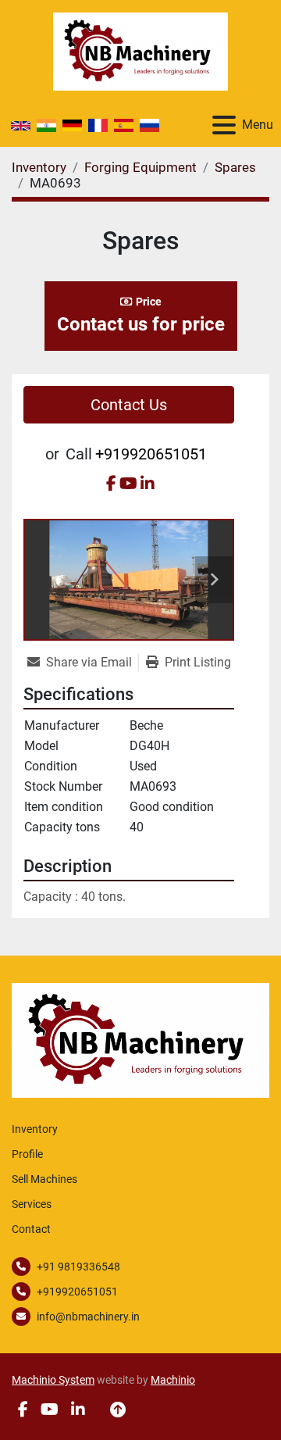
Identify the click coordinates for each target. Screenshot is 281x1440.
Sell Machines (44, 1179)
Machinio (173, 1380)
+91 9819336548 (78, 1266)
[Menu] (224, 125)
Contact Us (129, 404)
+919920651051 (151, 454)
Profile (27, 1154)
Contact (31, 1229)
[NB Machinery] (140, 1039)
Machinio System (53, 1380)
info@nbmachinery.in (88, 1316)
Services (32, 1204)
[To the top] (118, 1409)
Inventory (35, 1129)
